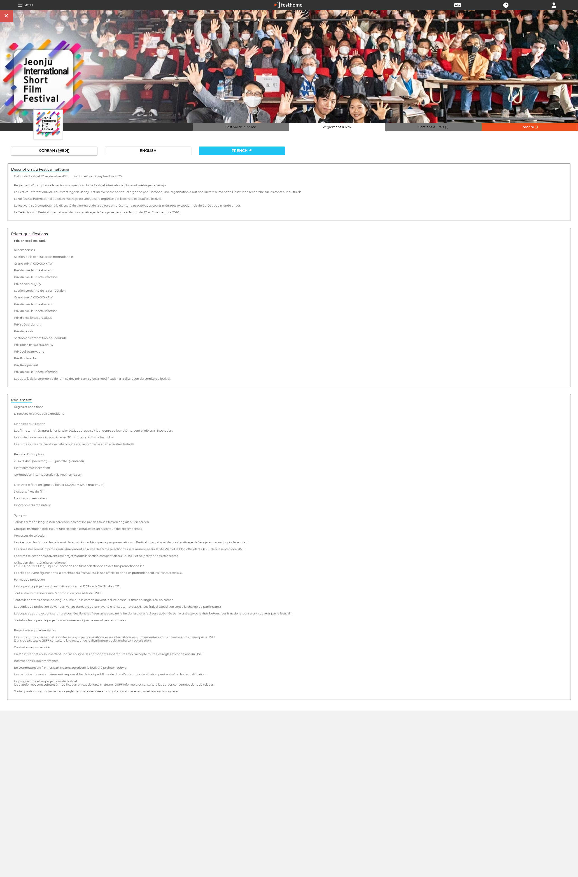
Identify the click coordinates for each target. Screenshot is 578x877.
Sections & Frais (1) (433, 127)
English (148, 151)
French (242, 151)
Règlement (21, 400)
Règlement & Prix (337, 127)
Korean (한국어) (54, 151)
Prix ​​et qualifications (29, 234)
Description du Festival (40, 169)
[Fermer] (6, 16)
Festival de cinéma (240, 127)
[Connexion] (554, 4)
